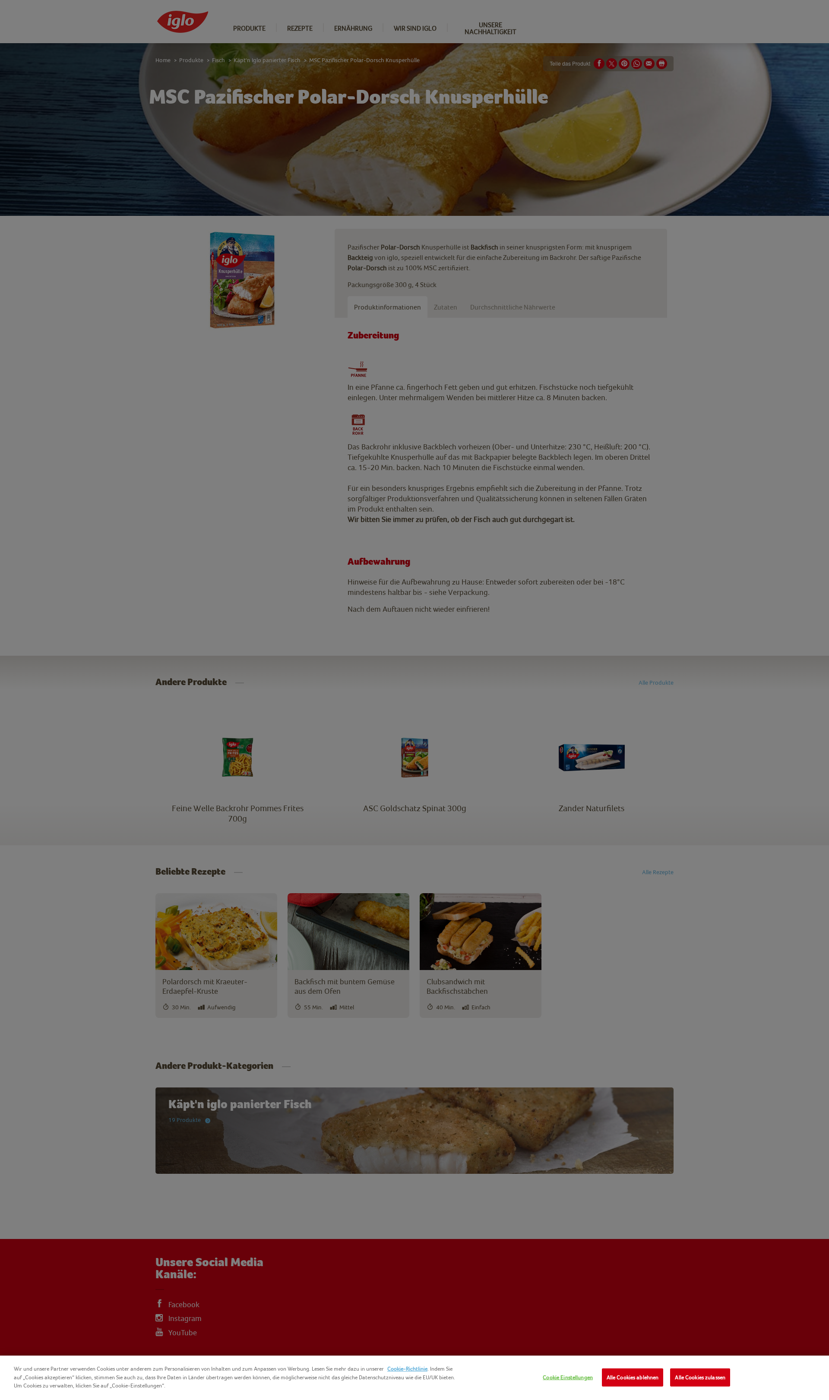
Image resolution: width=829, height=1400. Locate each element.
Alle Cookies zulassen (700, 1377)
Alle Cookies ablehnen (633, 1377)
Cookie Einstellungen (568, 1377)
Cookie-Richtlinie (407, 1368)
